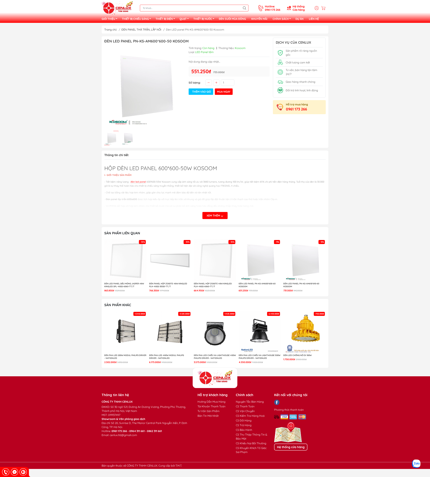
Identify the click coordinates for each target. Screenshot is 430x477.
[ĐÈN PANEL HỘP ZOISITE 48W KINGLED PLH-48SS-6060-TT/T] (215, 260)
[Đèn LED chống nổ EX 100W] (304, 332)
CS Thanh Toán (245, 406)
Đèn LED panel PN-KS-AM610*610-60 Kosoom (301, 285)
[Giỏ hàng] (324, 8)
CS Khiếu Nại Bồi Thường (251, 443)
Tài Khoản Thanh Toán (211, 406)
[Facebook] (277, 402)
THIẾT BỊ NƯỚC (202, 18)
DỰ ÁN (299, 18)
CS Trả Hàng (243, 425)
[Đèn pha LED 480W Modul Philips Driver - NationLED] (170, 332)
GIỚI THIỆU (108, 18)
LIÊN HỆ (314, 18)
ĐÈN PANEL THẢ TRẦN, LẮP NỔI (141, 29)
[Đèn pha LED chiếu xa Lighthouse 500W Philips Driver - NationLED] (260, 332)
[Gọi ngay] (5, 472)
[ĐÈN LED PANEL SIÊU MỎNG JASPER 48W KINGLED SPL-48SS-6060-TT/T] (125, 260)
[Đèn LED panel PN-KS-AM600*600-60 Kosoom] (260, 260)
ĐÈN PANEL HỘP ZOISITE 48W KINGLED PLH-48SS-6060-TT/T (213, 285)
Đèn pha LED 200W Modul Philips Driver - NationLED (125, 356)
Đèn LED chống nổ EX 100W (297, 355)
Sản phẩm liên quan (122, 233)
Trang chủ (110, 29)
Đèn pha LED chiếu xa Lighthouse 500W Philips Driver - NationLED (259, 356)
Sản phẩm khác (117, 305)
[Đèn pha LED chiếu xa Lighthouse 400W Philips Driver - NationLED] (215, 332)
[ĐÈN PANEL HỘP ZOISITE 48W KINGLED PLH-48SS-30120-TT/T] (170, 260)
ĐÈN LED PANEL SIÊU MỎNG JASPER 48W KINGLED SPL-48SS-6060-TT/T (124, 285)
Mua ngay (223, 91)
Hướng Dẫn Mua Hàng (211, 401)
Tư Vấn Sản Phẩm (209, 411)
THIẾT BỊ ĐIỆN (164, 18)
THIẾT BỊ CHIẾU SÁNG (135, 18)
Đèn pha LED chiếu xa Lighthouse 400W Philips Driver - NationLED (215, 356)
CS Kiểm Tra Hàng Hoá (250, 415)
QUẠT (183, 18)
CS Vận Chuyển (245, 411)
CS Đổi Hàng (243, 420)
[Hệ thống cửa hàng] (215, 378)
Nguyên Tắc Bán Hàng (250, 401)
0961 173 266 (296, 109)
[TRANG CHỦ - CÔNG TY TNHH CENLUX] (117, 7)
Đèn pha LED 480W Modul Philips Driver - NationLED (166, 356)
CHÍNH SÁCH (281, 18)
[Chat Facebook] (14, 472)
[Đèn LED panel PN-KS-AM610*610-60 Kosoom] (304, 260)
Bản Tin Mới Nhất (208, 415)
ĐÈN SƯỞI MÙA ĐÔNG (232, 18)
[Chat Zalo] (23, 472)
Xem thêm (214, 215)
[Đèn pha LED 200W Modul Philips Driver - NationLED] (125, 332)
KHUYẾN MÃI (259, 18)
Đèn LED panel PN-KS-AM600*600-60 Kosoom (257, 285)
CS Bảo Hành (244, 430)
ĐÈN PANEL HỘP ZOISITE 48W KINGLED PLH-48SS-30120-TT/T (168, 285)
